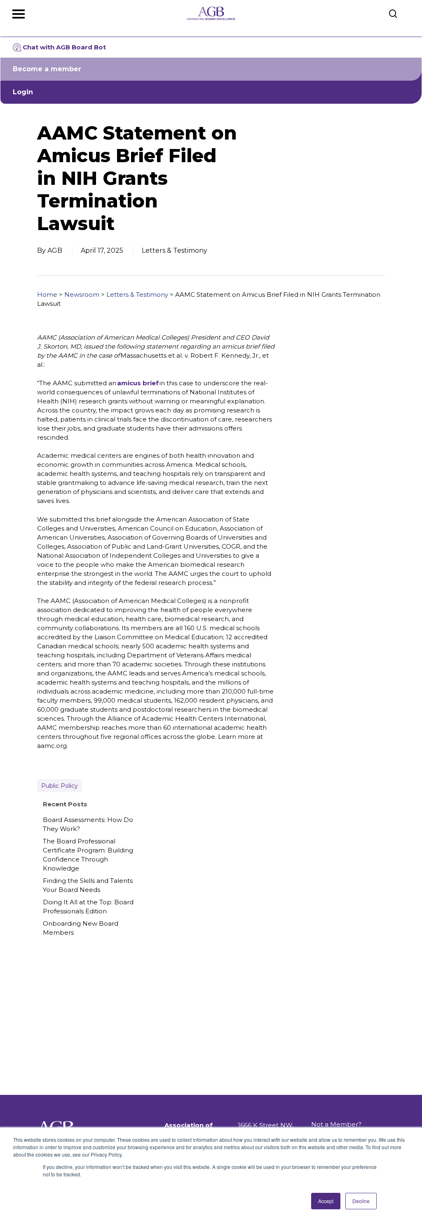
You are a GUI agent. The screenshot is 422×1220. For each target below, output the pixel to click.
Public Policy (59, 785)
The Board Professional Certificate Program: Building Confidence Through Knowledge (88, 854)
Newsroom (81, 294)
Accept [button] (325, 1200)
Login (23, 92)
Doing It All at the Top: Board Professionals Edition (88, 906)
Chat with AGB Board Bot (64, 47)
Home (47, 294)
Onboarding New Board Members (80, 928)
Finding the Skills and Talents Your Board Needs (88, 885)
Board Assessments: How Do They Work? (88, 824)
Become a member (47, 69)
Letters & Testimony (137, 294)
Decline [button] (361, 1200)
